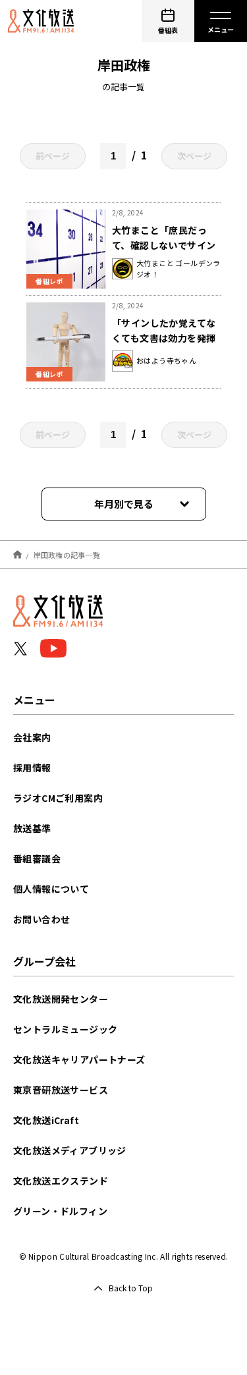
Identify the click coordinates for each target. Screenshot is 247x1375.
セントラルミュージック (65, 1029)
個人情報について (51, 888)
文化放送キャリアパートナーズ (79, 1059)
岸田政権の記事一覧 (67, 554)
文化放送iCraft (46, 1120)
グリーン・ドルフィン (60, 1211)
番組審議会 (37, 858)
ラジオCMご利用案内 (58, 797)
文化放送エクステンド (60, 1180)
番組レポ (49, 281)
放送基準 (32, 828)
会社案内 (32, 737)
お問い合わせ (41, 919)
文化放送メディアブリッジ (69, 1150)
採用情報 (32, 767)
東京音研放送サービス (60, 1089)
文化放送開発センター (60, 998)
